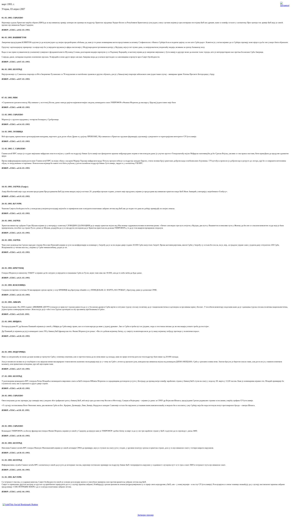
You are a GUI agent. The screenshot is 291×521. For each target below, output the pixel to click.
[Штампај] (284, 3)
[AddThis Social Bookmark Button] (20, 504)
